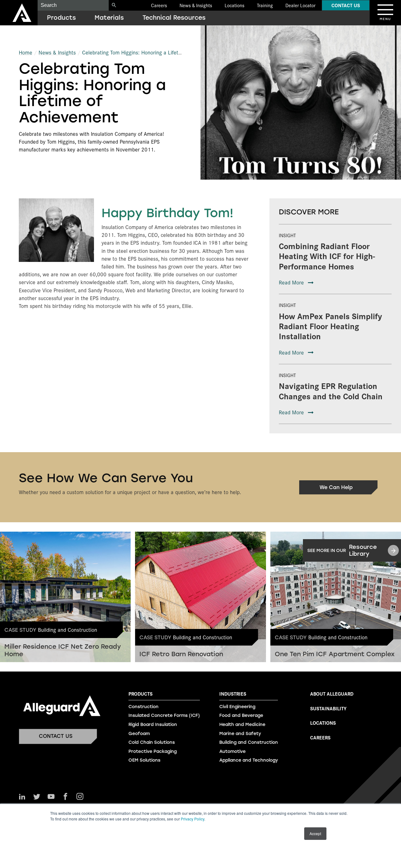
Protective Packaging (152, 751)
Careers (159, 5)
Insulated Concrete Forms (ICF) (164, 715)
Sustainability (328, 708)
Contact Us (345, 5)
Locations (234, 5)
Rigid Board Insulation (152, 724)
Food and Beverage (241, 715)
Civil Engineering (237, 706)
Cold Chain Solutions (151, 742)
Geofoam (139, 733)
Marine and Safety (240, 733)
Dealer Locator (300, 5)
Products (61, 17)
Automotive (232, 751)
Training (265, 5)
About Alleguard (331, 693)
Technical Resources (174, 17)
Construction (143, 706)
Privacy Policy (192, 818)
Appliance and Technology (248, 760)
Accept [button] (315, 833)
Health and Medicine (242, 724)
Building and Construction (248, 742)
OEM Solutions (144, 760)
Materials (109, 17)
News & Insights (196, 5)
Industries (232, 693)
